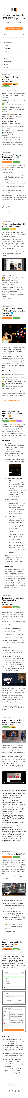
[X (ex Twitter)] (16, 1091)
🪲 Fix (5, 58)
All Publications (8, 39)
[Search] (24, 34)
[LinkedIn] (13, 1091)
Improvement (7, 45)
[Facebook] (10, 1091)
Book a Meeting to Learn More (12, 400)
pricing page (13, 1072)
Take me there (7, 212)
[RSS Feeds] (18, 1091)
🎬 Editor (6, 64)
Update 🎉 (6, 52)
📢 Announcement (8, 42)
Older (17, 1084)
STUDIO (6, 68)
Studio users (16, 424)
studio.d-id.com (14, 22)
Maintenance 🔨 (8, 61)
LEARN (5, 55)
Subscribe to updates (14, 28)
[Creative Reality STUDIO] (14, 10)
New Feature (7, 48)
